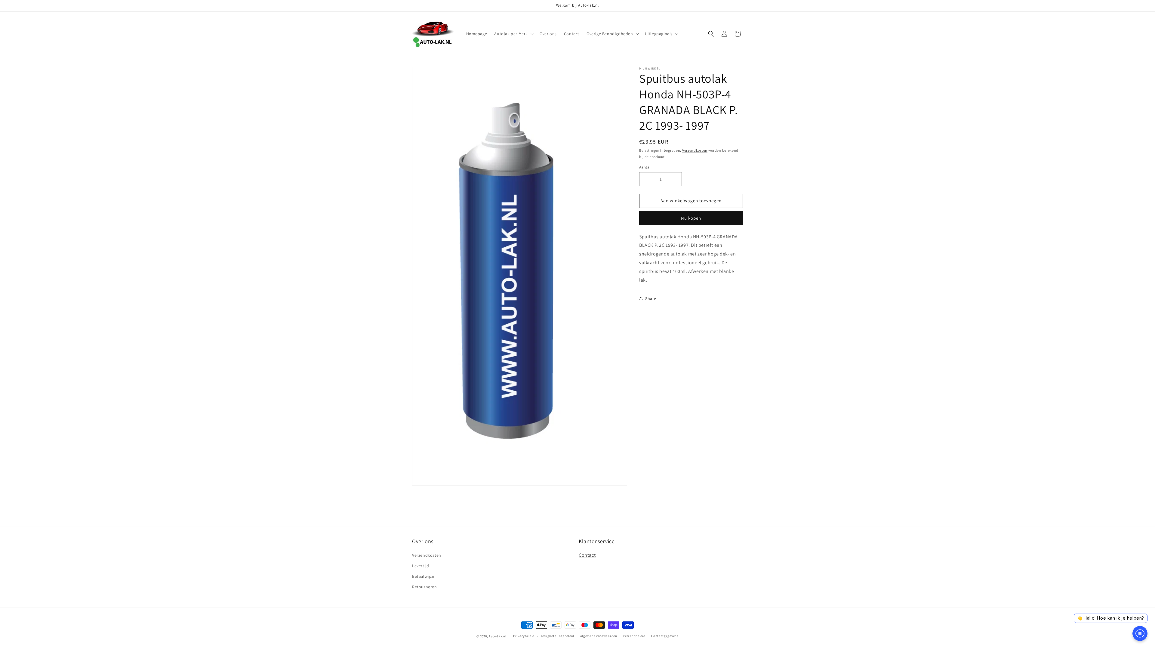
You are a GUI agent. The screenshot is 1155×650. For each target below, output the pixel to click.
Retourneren (424, 587)
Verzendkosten (694, 150)
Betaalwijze (423, 576)
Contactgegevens (665, 636)
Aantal (644, 167)
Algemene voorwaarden (598, 636)
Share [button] (650, 298)
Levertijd (420, 565)
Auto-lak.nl (498, 636)
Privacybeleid (523, 636)
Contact (587, 555)
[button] (513, 33)
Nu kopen (691, 218)
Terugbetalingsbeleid (557, 636)
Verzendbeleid (634, 636)
